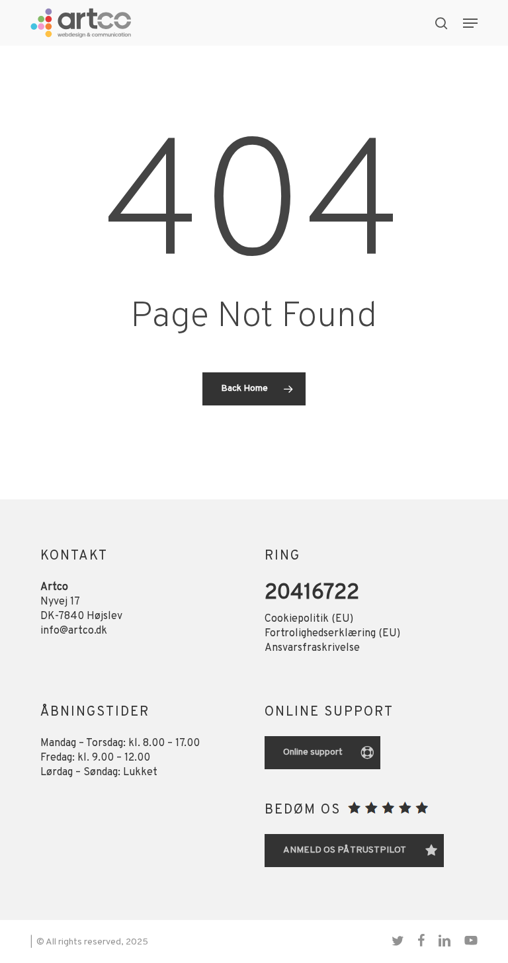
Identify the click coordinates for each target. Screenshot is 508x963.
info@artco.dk (73, 631)
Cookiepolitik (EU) (309, 619)
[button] (470, 23)
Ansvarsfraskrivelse (312, 648)
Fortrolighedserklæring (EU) (332, 633)
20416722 (312, 593)
